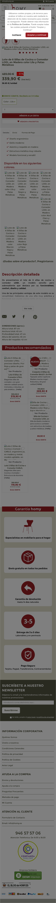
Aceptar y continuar (36, 35)
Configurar (16, 35)
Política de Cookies (21, 24)
